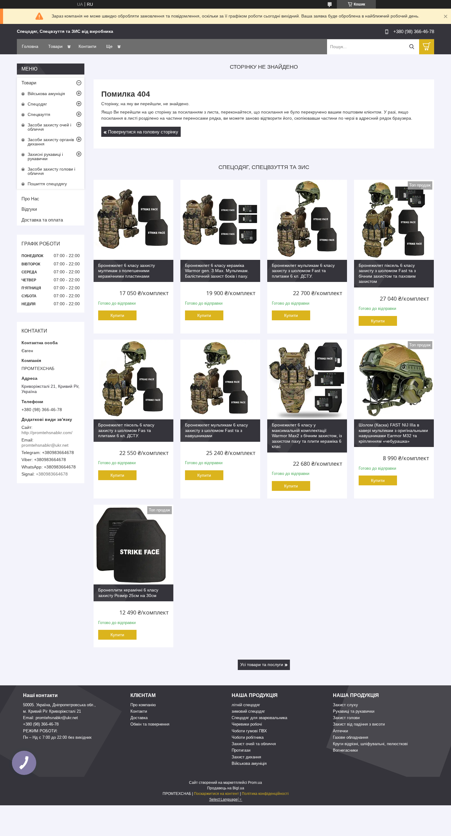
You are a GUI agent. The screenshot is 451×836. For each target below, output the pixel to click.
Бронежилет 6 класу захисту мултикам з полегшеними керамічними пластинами (126, 271)
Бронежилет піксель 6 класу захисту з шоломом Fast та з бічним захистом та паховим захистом (387, 273)
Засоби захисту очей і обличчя (49, 127)
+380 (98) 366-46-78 (41, 724)
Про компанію (143, 705)
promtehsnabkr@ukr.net (44, 445)
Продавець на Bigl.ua (225, 788)
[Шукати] (411, 46)
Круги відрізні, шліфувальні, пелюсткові (370, 744)
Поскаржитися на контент (216, 794)
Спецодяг (37, 104)
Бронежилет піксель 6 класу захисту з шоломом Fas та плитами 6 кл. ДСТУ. (126, 430)
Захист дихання (246, 757)
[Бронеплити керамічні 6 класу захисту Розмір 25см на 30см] (133, 544)
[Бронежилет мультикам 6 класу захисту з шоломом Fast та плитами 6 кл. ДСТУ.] (307, 220)
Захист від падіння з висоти (359, 724)
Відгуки (29, 209)
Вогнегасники (345, 750)
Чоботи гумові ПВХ (249, 731)
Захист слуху (345, 705)
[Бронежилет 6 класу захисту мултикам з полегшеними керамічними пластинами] (133, 220)
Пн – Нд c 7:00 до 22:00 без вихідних (57, 737)
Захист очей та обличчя (254, 744)
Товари (55, 46)
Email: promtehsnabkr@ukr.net (50, 717)
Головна (30, 46)
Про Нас (30, 198)
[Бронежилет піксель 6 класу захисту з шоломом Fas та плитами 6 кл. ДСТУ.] (133, 379)
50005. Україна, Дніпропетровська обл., (59, 705)
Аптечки (340, 731)
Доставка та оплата (42, 219)
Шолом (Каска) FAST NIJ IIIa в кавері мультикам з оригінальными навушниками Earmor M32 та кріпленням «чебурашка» (393, 433)
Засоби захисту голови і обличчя (51, 171)
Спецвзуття (39, 114)
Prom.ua (255, 782)
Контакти (87, 46)
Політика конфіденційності (265, 794)
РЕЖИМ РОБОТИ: (40, 731)
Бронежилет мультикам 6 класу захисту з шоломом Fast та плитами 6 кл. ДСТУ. (303, 271)
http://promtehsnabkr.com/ (46, 432)
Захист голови (346, 717)
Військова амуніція (46, 93)
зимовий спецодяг (248, 711)
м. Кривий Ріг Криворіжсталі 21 (52, 711)
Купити (117, 315)
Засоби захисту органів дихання (51, 141)
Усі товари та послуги (261, 664)
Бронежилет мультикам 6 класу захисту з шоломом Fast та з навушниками (216, 430)
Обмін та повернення (149, 724)
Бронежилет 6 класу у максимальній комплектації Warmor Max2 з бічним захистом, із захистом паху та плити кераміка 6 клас (307, 435)
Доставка (139, 717)
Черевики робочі (247, 724)
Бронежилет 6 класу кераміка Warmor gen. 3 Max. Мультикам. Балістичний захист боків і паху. (217, 271)
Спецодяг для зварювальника (259, 717)
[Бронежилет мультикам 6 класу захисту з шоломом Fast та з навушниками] (220, 379)
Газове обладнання (350, 737)
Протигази (241, 750)
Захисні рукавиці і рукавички (45, 156)
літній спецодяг (246, 705)
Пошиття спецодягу (47, 183)
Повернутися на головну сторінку (143, 131)
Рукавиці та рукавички (353, 711)
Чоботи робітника (248, 737)
